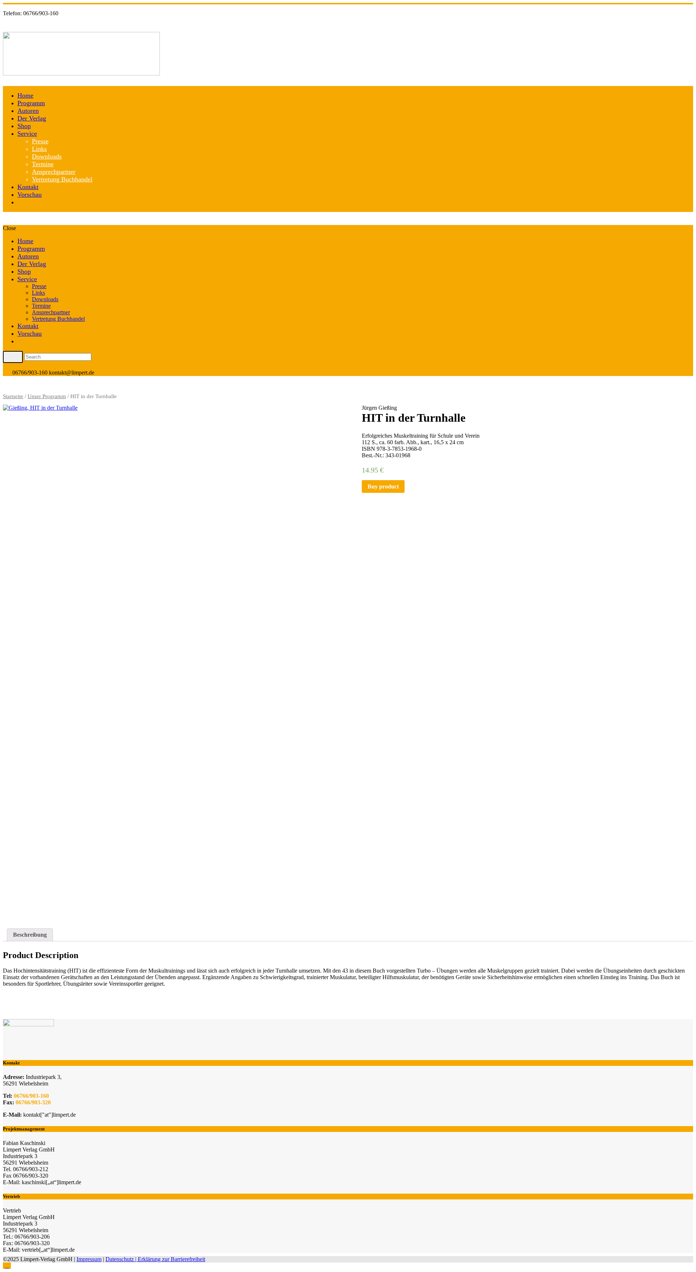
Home (25, 95)
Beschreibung (30, 935)
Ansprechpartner (53, 171)
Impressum (89, 1259)
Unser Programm (47, 396)
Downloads (47, 156)
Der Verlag (31, 118)
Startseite (13, 396)
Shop (24, 126)
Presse (40, 141)
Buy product (383, 486)
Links (39, 148)
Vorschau (29, 194)
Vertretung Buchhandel (62, 179)
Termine (43, 164)
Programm (31, 103)
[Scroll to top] (7, 1266)
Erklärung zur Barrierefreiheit (171, 1259)
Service (27, 133)
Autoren (28, 110)
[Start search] (13, 357)
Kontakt (27, 187)
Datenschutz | (121, 1259)
